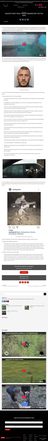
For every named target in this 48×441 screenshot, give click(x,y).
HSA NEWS (24, 436)
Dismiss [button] (31, 2)
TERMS (35, 438)
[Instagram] (39, 5)
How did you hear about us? (9, 425)
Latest (23, 12)
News (25, 12)
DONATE (30, 438)
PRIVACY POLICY (36, 436)
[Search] (45, 294)
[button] (37, 5)
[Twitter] (2, 301)
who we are (16, 5)
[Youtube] (6, 301)
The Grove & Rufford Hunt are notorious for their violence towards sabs (14, 182)
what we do (25, 5)
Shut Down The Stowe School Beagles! (14, 305)
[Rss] (41, 5)
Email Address (7, 420)
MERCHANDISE (25, 438)
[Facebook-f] (4, 301)
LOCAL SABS (30, 436)
